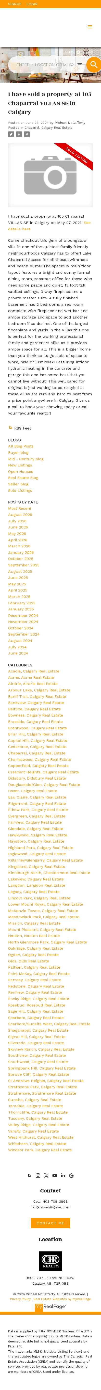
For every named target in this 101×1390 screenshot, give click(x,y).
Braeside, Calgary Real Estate (35, 721)
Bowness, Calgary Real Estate (35, 715)
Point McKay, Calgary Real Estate (39, 973)
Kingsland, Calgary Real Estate (36, 866)
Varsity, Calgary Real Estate (33, 1131)
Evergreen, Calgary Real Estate (36, 816)
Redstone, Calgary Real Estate (36, 986)
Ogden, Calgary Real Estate (33, 954)
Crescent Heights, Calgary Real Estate (43, 772)
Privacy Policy (20, 1299)
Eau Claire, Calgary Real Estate (37, 797)
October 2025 (20, 558)
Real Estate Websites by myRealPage (62, 1299)
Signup (14, 4)
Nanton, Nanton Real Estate (34, 935)
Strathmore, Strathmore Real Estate (42, 1093)
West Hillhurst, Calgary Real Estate (41, 1137)
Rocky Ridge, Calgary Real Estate (38, 998)
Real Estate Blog (23, 477)
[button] (29, 1175)
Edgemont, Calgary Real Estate (37, 803)
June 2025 (18, 577)
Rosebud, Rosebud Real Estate (36, 1005)
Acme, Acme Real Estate (31, 677)
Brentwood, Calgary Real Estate (37, 728)
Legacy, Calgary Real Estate (34, 891)
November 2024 (23, 621)
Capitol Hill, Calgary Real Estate (37, 740)
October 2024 (21, 628)
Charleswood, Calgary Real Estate (39, 759)
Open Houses (20, 471)
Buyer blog (18, 452)
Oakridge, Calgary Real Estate (35, 948)
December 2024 (23, 615)
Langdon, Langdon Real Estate (36, 885)
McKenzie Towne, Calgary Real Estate (43, 910)
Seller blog (18, 484)
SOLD (89, 52)
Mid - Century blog (26, 459)
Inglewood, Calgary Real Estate (37, 853)
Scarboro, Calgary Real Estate (36, 1017)
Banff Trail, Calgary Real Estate (37, 696)
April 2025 (17, 590)
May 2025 (17, 584)
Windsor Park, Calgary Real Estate (40, 1150)
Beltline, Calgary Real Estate (34, 709)
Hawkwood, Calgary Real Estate (37, 835)
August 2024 (20, 640)
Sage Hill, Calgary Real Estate (35, 1011)
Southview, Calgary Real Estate (37, 1055)
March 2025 (19, 596)
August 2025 (20, 571)
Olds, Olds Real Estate (28, 961)
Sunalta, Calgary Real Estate (34, 1099)
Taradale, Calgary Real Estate (35, 1105)
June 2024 (18, 653)
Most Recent (19, 508)
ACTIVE (70, 52)
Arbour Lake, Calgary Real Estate (39, 690)
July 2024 (17, 647)
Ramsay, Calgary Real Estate (34, 979)
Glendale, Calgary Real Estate (35, 828)
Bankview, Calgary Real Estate (36, 702)
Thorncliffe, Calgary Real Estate (38, 1112)
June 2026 (18, 527)
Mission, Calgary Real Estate (34, 923)
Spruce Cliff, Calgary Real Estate (38, 1074)
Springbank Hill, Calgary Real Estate (42, 1068)
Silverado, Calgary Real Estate (36, 1042)
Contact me (50, 1223)
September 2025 (23, 565)
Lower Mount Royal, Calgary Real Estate (45, 904)
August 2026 (20, 514)
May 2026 (17, 533)
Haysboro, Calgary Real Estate (36, 841)
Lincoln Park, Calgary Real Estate (39, 898)
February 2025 (22, 603)
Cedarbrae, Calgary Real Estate (37, 746)
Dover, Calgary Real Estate (32, 790)
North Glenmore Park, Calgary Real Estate (47, 942)
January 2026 (21, 552)
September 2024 (24, 634)
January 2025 (21, 609)
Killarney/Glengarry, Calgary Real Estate (45, 860)
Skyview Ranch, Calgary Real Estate (41, 1049)
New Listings (20, 465)
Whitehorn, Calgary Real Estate (37, 1143)
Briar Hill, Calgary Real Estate (35, 734)
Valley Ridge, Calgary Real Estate (38, 1124)
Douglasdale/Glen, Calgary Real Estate (44, 784)
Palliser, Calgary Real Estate (34, 967)
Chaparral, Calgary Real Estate (49, 127)
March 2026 (19, 546)
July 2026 (17, 521)
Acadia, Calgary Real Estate (33, 671)
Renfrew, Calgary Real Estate (35, 992)
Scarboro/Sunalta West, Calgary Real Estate (49, 1024)
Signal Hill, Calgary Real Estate (36, 1036)
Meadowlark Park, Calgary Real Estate (43, 916)
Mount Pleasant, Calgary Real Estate (42, 929)
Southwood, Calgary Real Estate (38, 1061)
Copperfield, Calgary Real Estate (38, 765)
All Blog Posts (21, 446)
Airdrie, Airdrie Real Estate (33, 683)
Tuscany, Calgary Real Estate (35, 1118)
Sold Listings (20, 490)
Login (32, 4)
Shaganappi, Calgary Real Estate (38, 1030)
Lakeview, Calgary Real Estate (36, 879)
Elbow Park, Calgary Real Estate (38, 809)
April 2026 (17, 540)
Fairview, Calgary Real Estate (35, 822)
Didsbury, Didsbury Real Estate (37, 778)
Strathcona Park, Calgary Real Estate (42, 1087)
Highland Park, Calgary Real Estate (40, 847)
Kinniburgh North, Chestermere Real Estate (49, 872)
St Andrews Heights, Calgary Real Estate (46, 1080)
